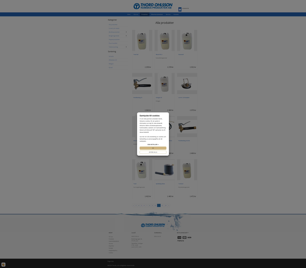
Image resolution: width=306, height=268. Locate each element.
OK (153, 148)
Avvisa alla (153, 152)
